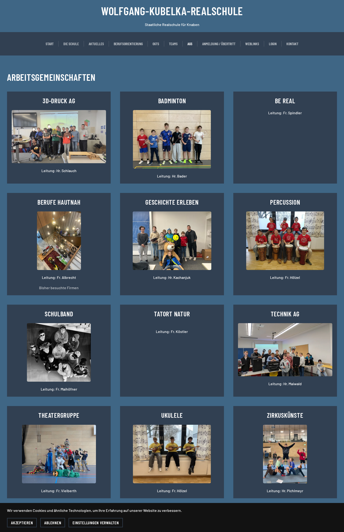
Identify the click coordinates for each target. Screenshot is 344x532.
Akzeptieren (22, 522)
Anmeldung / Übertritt (218, 43)
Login (273, 43)
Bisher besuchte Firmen (59, 287)
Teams (173, 43)
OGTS (156, 43)
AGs (189, 43)
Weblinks (252, 43)
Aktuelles (96, 43)
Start (50, 43)
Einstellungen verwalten (96, 522)
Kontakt (292, 43)
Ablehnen (52, 522)
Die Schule (71, 43)
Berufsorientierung (128, 43)
